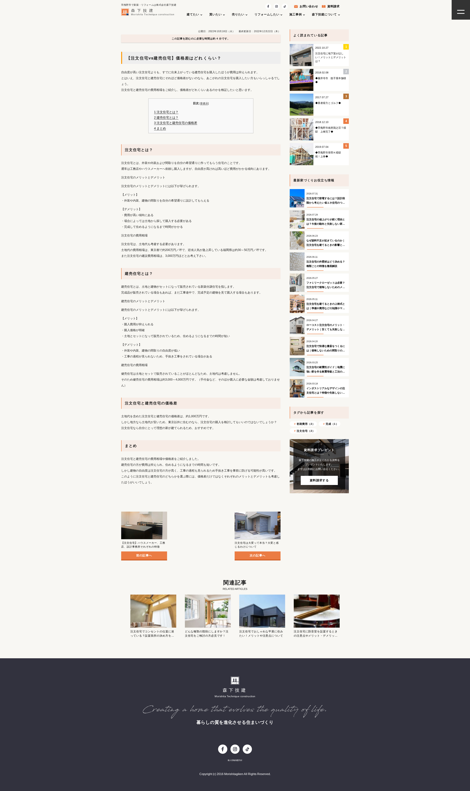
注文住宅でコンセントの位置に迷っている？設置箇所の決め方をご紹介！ (152, 635)
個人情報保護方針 (235, 760)
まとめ (160, 128)
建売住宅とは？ (166, 117)
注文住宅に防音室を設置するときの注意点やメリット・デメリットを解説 (316, 635)
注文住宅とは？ (166, 112)
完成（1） (332, 423)
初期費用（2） (306, 423)
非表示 (204, 103)
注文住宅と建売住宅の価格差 (175, 123)
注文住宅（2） (306, 430)
